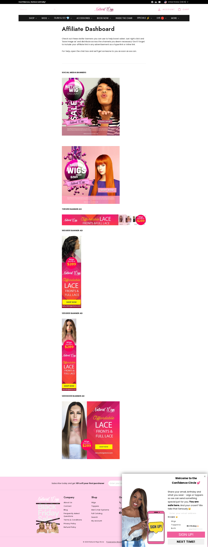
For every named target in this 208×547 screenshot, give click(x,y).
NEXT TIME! (186, 542)
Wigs (93, 502)
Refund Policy (70, 527)
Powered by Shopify (114, 542)
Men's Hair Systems (100, 510)
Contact (68, 506)
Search (94, 517)
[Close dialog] (204, 476)
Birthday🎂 (193, 526)
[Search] (54, 9)
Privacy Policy (70, 523)
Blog (66, 510)
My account (96, 520)
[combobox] (38, 9)
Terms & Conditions (73, 519)
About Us (68, 502)
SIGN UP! (186, 534)
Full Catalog (96, 513)
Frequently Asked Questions (71, 514)
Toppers (95, 506)
